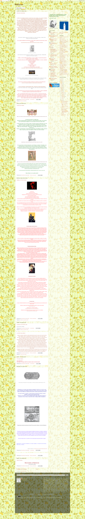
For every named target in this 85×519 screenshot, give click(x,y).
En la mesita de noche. (52, 481)
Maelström (19, 5)
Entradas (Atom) (23, 471)
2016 (61, 79)
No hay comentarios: (33, 175)
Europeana (61, 48)
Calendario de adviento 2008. (48, 482)
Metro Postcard (62, 58)
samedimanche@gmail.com (25, 497)
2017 (61, 78)
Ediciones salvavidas (21, 13)
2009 (61, 88)
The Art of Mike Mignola (63, 69)
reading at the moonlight (52, 59)
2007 (61, 91)
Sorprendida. (58, 483)
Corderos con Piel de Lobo (22, 324)
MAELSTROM (19, 460)
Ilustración (65, 485)
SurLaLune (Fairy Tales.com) (62, 68)
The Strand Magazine (63, 71)
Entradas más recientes (22, 469)
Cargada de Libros (53, 54)
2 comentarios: (32, 363)
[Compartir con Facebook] (39, 99)
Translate (23, 9)
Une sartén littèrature (58, 488)
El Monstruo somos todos (62, 481)
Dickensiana (50, 485)
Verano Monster (52, 79)
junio (62, 100)
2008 (61, 90)
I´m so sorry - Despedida (53, 60)
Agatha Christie (62, 38)
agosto (62, 97)
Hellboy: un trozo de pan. (22, 180)
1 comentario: (32, 328)
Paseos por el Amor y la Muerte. (49, 483)
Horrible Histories (62, 52)
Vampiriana (45, 487)
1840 (51, 62)
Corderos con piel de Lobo (24, 329)
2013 (61, 83)
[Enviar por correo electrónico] (36, 99)
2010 (61, 87)
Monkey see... (47, 484)
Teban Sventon (52, 36)
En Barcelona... (52, 69)
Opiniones (65, 486)
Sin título (62, 113)
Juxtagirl (44, 494)
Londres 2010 (45, 486)
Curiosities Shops (65, 483)
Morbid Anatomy (62, 59)
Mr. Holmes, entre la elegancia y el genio (53, 64)
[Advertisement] (23, 506)
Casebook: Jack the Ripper (64, 41)
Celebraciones (61, 480)
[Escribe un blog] (37, 99)
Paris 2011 (48, 488)
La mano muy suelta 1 (21, 333)
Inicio (37, 469)
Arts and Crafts (58, 484)
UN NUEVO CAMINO (53, 40)
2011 (61, 86)
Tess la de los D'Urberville (54, 67)
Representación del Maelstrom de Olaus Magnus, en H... (64, 111)
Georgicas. (52, 488)
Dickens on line (62, 43)
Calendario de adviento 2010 (61, 482)
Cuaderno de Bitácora (50, 480)
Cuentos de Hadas (20, 105)
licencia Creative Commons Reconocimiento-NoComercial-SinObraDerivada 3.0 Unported (48, 497)
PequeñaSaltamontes (54, 35)
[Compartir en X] (38, 99)
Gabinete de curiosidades (62, 479)
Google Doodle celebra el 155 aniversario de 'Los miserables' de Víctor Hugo (54, 51)
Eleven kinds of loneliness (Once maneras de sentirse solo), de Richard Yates (53, 75)
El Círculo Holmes (62, 44)
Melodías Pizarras (62, 57)
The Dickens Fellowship (63, 70)
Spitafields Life (62, 66)
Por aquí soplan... (20, 358)
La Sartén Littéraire (53, 78)
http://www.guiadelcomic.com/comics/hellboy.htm (31, 308)
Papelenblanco (52, 49)
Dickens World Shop (63, 42)
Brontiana (49, 487)
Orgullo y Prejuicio (53, 66)
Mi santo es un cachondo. (53, 486)
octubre (62, 95)
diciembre (63, 92)
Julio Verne (61, 53)
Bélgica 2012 (63, 488)
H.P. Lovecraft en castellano (64, 51)
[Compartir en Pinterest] (40, 99)
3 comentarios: (32, 99)
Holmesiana (54, 487)
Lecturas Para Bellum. (58, 485)
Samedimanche (24, 478)
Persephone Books (63, 60)
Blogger (54, 494)
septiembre (63, 96)
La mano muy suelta (23, 354)
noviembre (63, 93)
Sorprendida (53, 484)
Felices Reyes (52, 70)
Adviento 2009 (60, 486)
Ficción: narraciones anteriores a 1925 (63, 50)
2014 (61, 82)
